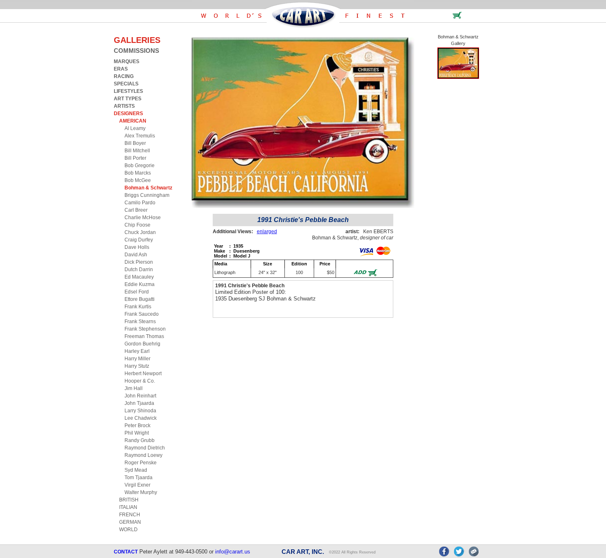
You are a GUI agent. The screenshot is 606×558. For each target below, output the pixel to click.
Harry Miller (137, 359)
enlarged (267, 231)
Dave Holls (136, 247)
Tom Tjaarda (138, 477)
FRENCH (129, 515)
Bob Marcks (137, 173)
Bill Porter (135, 158)
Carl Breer (136, 210)
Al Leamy (135, 128)
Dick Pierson (138, 262)
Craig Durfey (138, 240)
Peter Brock (137, 425)
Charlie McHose (142, 217)
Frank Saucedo (141, 314)
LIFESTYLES (128, 91)
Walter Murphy (140, 492)
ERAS (121, 69)
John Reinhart (140, 396)
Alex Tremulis (139, 136)
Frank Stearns (140, 321)
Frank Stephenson (145, 329)
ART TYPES (127, 99)
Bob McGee (137, 180)
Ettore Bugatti (139, 299)
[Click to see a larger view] (303, 206)
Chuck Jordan (140, 232)
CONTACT (126, 552)
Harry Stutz (136, 366)
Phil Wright (136, 433)
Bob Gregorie (139, 165)
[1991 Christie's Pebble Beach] (458, 77)
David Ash (135, 255)
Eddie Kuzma (139, 284)
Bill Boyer (135, 143)
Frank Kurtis (137, 307)
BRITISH (129, 500)
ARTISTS (124, 106)
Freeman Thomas (144, 336)
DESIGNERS (128, 113)
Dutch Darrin (138, 269)
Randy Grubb (139, 440)
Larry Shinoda (140, 411)
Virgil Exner (137, 485)
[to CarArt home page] (303, 27)
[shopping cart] (457, 17)
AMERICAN (132, 121)
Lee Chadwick (140, 418)
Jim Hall (133, 388)
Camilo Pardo (139, 203)
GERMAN (130, 522)
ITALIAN (128, 507)
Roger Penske (140, 463)
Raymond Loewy (143, 455)
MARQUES (126, 61)
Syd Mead (135, 470)
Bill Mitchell (137, 151)
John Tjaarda (139, 403)
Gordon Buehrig (142, 344)
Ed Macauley (139, 277)
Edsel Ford (136, 292)
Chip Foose (137, 225)
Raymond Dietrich (144, 448)
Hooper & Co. (139, 381)
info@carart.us (232, 552)
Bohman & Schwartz (148, 188)
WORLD (128, 529)
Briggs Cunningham (146, 195)
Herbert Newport (143, 373)
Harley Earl (137, 351)
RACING (124, 76)
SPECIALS (126, 84)
